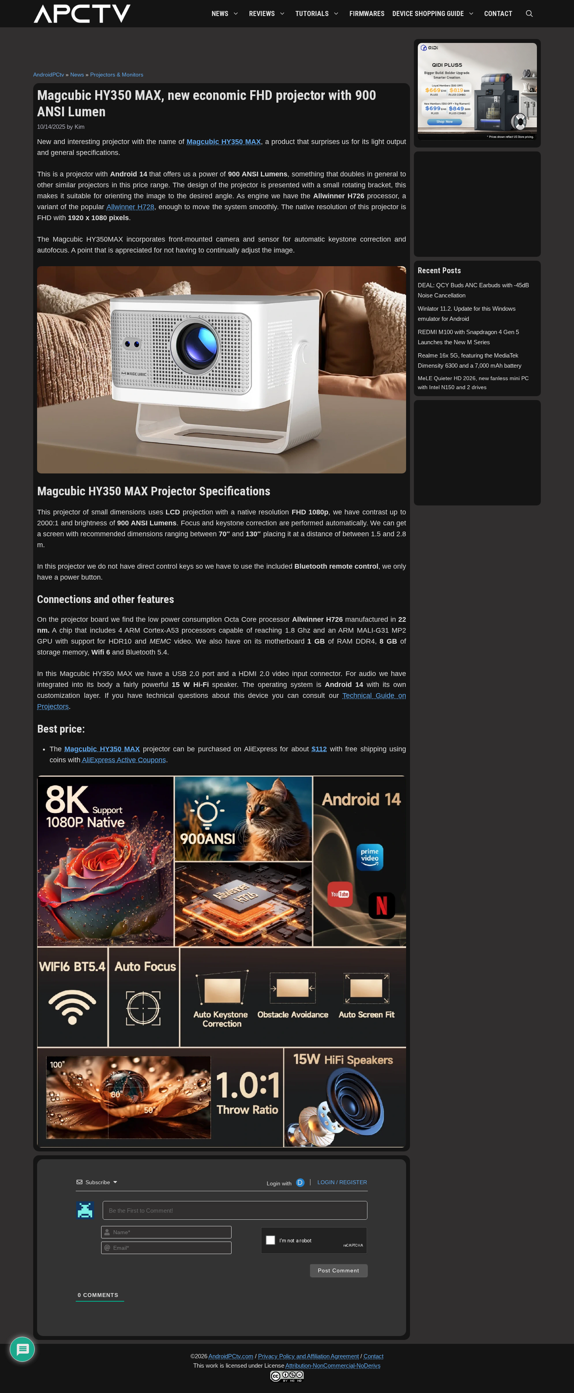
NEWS (220, 14)
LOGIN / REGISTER (341, 1182)
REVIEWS (262, 14)
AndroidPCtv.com (231, 1356)
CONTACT (498, 14)
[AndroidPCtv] (82, 13)
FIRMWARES (367, 14)
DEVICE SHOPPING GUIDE (428, 14)
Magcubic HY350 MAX (224, 142)
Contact (373, 1356)
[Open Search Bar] (529, 13)
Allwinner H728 (130, 207)
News (77, 74)
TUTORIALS (312, 14)
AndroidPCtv (48, 74)
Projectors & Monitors (116, 74)
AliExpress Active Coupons (124, 760)
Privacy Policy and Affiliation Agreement (308, 1356)
